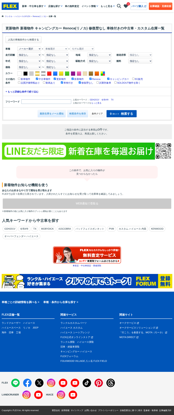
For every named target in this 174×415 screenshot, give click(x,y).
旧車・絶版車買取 (70, 346)
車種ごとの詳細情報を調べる (19, 302)
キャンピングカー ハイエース (76, 351)
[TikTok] (87, 383)
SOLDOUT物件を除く (129, 82)
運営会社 (56, 410)
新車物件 (25, 79)
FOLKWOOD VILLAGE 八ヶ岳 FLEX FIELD (83, 361)
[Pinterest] (98, 383)
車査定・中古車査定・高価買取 (87, 265)
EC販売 (139, 79)
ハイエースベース (11, 327)
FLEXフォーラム (69, 356)
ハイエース (29, 323)
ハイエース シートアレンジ (75, 332)
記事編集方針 (165, 410)
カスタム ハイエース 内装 (132, 228)
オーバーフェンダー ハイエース (21, 236)
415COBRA (64, 228)
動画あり (50, 82)
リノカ (26, 327)
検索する (121, 113)
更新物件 (61, 79)
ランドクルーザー (11, 323)
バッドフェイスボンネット (90, 228)
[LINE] (15, 383)
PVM (111, 228)
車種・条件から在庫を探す (59, 302)
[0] (126, 6)
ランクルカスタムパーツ (73, 323)
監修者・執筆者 (151, 410)
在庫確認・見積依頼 (160, 6)
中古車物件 (44, 79)
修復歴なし (87, 82)
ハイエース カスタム (71, 327)
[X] (39, 383)
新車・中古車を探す (33, 6)
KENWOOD (157, 228)
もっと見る (106, 6)
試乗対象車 (105, 82)
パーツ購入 (137, 6)
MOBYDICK (47, 228)
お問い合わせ (90, 410)
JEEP (35, 327)
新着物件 (79, 79)
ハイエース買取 (85, 342)
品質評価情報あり (30, 82)
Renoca (96, 79)
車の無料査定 (72, 6)
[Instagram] (51, 383)
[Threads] (110, 383)
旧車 (11, 332)
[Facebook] (27, 383)
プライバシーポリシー (108, 410)
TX (112, 100)
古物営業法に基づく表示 (131, 410)
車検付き (68, 82)
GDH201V (94, 100)
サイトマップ (77, 410)
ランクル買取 (67, 342)
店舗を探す (54, 6)
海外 (4, 332)
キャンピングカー (119, 79)
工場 (18, 332)
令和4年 (105, 100)
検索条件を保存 (77, 113)
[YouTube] (63, 383)
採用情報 (65, 410)
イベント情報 (89, 6)
